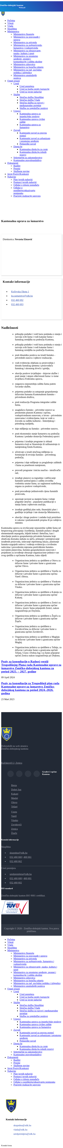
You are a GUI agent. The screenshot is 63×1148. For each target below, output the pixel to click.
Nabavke (11, 176)
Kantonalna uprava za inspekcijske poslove (30, 115)
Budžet (16, 165)
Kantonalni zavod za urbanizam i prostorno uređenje (35, 139)
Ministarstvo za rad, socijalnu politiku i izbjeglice (27, 71)
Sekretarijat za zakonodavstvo (27, 157)
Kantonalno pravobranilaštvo (27, 160)
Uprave (17, 111)
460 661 (27, 857)
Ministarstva (13, 31)
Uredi (16, 83)
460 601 (27, 878)
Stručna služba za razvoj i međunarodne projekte (32, 104)
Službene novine (21, 171)
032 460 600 (16, 878)
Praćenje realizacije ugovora (27, 196)
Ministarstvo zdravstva (24, 64)
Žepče (14, 833)
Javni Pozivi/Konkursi (18, 174)
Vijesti (10, 23)
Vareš (14, 816)
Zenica (14, 829)
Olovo (14, 802)
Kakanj (14, 794)
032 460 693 (17, 304)
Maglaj (14, 798)
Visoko (14, 820)
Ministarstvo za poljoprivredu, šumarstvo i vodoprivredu (27, 46)
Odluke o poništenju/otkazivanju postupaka (24, 190)
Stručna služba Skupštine (32, 97)
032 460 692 (17, 300)
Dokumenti (12, 163)
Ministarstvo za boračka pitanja (28, 67)
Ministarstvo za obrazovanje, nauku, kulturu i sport (27, 52)
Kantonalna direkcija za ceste (34, 149)
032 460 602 (16, 882)
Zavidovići (16, 824)
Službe (16, 94)
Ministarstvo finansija (23, 34)
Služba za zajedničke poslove (34, 108)
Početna (11, 20)
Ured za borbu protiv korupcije (34, 89)
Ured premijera (27, 86)
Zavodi (16, 130)
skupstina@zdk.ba (18, 852)
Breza (14, 785)
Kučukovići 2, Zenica (11, 763)
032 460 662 (16, 861)
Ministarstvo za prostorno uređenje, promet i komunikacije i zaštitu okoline (27, 59)
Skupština (12, 28)
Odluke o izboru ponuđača (26, 185)
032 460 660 (16, 857)
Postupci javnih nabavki (25, 182)
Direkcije (17, 146)
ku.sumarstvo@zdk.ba (22, 296)
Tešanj (14, 806)
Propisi (16, 168)
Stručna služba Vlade (30, 100)
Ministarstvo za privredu (25, 42)
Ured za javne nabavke (31, 91)
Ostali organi (13, 80)
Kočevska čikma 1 (20, 291)
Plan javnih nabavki (23, 179)
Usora (14, 812)
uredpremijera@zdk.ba (21, 874)
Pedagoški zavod (28, 144)
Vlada (10, 26)
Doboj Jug (16, 789)
